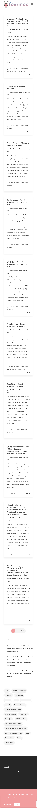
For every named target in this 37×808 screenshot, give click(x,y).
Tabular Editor (9, 738)
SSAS (27, 733)
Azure (6, 690)
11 (29, 493)
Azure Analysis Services (19, 690)
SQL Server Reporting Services (13, 733)
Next (22, 631)
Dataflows (8, 700)
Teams (19, 738)
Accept (17, 804)
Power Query (23, 714)
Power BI (12, 69)
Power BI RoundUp (10, 714)
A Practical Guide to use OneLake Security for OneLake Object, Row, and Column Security (20, 673)
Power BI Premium (22, 69)
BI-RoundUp (19, 695)
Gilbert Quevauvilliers (15, 29)
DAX (16, 700)
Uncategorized (9, 742)
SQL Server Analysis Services (13, 723)
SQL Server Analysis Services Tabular (15, 728)
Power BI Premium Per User (16, 72)
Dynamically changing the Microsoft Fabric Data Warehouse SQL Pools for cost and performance (20, 648)
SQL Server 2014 (21, 719)
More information (7, 804)
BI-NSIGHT (8, 695)
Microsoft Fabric (26, 700)
